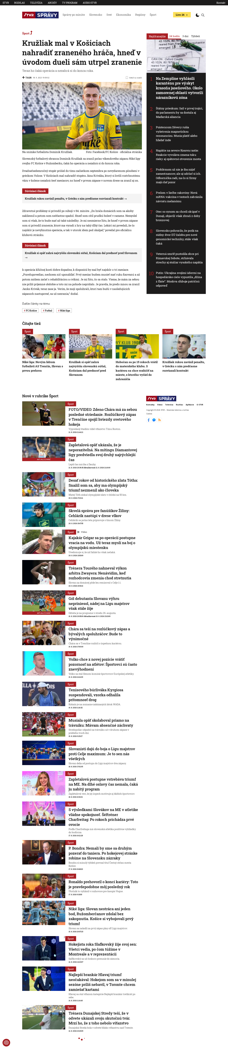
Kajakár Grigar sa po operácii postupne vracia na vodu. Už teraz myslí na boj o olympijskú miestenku (102, 542)
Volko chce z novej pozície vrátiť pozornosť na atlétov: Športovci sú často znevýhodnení (103, 664)
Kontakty (150, 405)
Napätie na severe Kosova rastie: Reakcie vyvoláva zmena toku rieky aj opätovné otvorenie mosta (178, 154)
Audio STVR (90, 2)
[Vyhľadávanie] (203, 15)
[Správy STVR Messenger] (154, 421)
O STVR (200, 405)
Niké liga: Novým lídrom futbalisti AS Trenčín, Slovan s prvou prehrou (42, 366)
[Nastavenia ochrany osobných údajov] (6, 1042)
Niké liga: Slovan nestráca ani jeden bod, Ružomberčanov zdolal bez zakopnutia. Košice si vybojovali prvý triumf (101, 916)
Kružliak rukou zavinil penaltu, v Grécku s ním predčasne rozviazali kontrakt (74, 198)
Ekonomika (123, 14)
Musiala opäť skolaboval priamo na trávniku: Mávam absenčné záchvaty (101, 723)
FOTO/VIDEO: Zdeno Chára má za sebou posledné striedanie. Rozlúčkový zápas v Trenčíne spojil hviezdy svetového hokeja (103, 417)
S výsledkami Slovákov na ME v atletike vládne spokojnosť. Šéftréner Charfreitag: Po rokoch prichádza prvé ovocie (103, 817)
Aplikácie (190, 405)
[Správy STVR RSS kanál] (159, 421)
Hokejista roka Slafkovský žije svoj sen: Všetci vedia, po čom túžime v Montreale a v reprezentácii (103, 949)
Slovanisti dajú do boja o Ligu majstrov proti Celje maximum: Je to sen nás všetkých (102, 753)
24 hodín (174, 36)
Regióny (140, 14)
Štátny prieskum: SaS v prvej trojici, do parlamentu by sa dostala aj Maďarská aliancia (179, 112)
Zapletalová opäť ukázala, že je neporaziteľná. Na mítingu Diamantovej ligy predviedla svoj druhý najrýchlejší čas (103, 452)
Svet (109, 14)
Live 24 (180, 14)
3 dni (185, 36)
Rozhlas (19, 2)
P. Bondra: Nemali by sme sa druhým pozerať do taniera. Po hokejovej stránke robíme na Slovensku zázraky (103, 853)
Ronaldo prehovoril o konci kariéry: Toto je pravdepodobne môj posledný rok (103, 884)
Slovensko (95, 14)
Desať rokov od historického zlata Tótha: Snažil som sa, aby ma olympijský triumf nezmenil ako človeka (103, 485)
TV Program (69, 2)
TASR (28, 77)
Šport (153, 14)
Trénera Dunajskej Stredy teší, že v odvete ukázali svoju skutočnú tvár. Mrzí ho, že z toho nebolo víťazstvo (99, 1018)
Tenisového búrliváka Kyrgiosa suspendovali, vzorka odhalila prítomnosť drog (96, 694)
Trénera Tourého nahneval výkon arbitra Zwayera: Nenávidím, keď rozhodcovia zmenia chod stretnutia (100, 573)
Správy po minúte (74, 14)
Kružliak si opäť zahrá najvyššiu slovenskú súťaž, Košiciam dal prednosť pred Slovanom (87, 368)
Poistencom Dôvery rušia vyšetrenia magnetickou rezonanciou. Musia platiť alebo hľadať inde (176, 133)
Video (84, 531)
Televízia (36, 2)
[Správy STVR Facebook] (149, 421)
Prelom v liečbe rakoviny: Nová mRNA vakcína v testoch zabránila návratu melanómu (179, 197)
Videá (159, 405)
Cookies (149, 414)
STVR (6, 2)
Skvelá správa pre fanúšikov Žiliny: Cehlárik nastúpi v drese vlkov (99, 513)
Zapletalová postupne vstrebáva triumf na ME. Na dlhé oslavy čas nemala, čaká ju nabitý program (103, 784)
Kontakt (220, 2)
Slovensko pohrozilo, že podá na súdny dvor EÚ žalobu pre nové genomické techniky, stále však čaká (177, 237)
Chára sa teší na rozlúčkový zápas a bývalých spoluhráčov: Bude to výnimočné (99, 633)
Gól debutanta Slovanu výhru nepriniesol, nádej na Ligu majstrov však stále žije (99, 603)
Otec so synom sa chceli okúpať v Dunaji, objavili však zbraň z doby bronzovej (178, 216)
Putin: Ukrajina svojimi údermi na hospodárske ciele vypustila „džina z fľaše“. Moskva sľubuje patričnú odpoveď (179, 279)
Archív (52, 2)
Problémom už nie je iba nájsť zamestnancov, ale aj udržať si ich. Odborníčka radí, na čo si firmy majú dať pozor (178, 176)
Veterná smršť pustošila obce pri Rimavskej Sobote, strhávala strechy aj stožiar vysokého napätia (179, 258)
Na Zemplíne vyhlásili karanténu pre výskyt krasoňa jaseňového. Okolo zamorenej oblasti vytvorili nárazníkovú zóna (179, 88)
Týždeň (195, 36)
